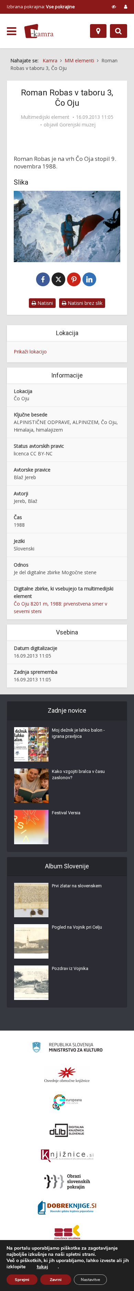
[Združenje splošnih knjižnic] (67, 1233)
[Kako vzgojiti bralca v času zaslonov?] (31, 785)
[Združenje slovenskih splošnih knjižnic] (67, 1156)
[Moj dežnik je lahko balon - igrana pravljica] (31, 744)
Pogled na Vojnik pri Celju (77, 927)
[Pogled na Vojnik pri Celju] (31, 941)
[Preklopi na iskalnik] (118, 31)
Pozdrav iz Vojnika (70, 968)
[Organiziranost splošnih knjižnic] (67, 1074)
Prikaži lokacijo (30, 351)
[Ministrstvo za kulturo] (67, 1048)
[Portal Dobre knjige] (67, 1208)
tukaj (42, 1267)
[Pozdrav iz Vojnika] (31, 982)
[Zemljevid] (98, 31)
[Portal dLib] (67, 1130)
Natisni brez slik (84, 303)
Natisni (44, 303)
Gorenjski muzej (77, 125)
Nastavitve (90, 1279)
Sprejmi (22, 1279)
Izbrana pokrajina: (41, 6)
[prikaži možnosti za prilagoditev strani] (114, 6)
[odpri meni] (11, 31)
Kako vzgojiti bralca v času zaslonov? (78, 774)
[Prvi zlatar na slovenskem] (31, 900)
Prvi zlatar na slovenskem (77, 885)
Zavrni (56, 1279)
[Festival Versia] (31, 827)
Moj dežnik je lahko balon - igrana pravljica (78, 733)
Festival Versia (66, 812)
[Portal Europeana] (67, 1102)
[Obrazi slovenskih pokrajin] (67, 1181)
